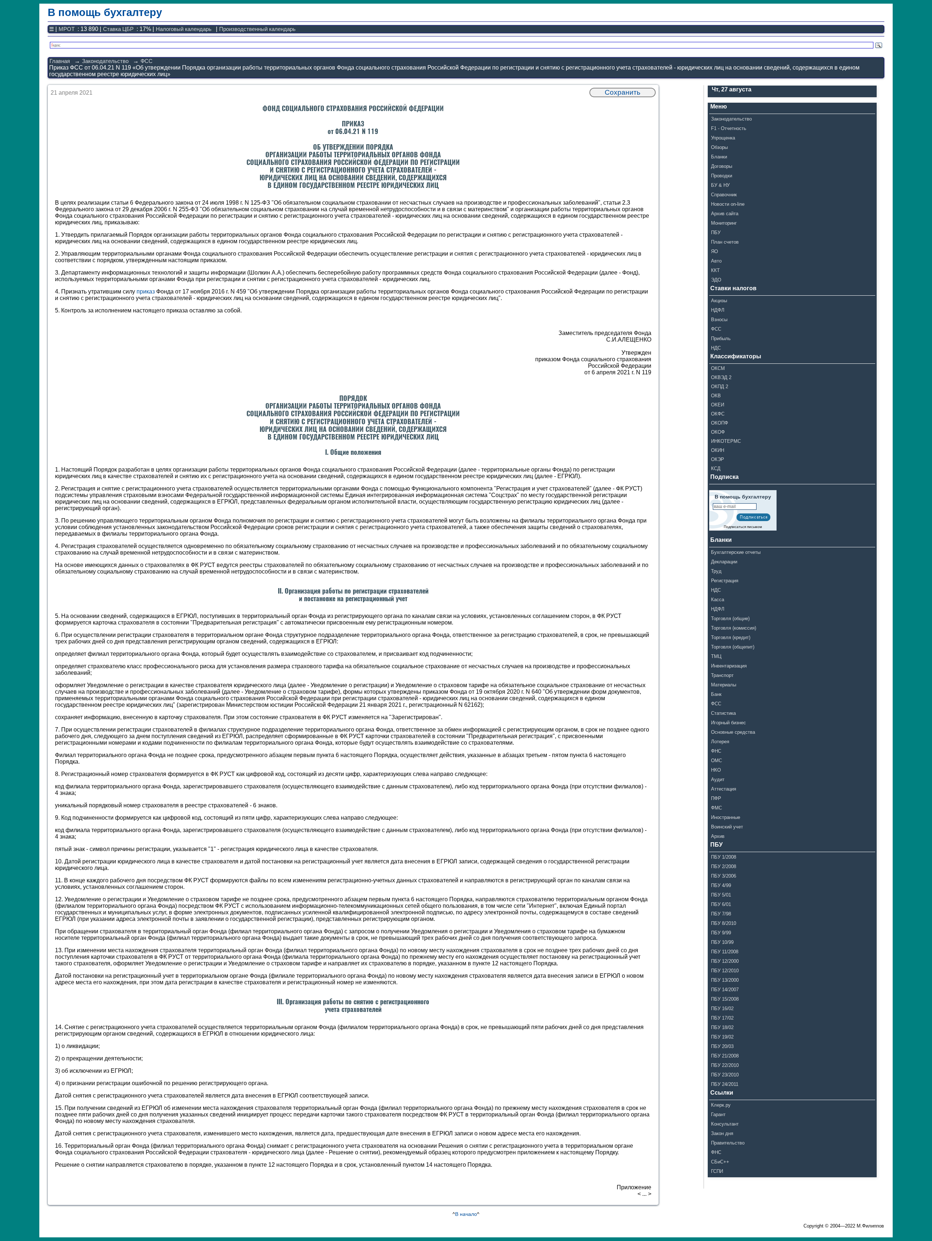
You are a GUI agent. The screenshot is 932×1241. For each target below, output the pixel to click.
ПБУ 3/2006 (723, 876)
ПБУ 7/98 (721, 914)
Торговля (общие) (730, 618)
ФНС (716, 751)
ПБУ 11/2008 (724, 951)
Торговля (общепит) (732, 647)
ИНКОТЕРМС (726, 441)
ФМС (716, 808)
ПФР (716, 798)
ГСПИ (717, 1171)
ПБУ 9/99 (721, 932)
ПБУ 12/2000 (725, 961)
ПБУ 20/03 (722, 1046)
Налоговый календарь (184, 29)
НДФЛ (717, 310)
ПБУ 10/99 (722, 942)
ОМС (716, 760)
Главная (60, 61)
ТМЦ (716, 656)
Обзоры (719, 147)
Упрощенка (723, 138)
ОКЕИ (717, 404)
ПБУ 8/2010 (723, 923)
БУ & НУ (720, 185)
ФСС (147, 61)
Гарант (718, 1114)
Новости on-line (728, 204)
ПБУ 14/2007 (725, 989)
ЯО (714, 251)
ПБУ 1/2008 (723, 857)
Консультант (725, 1124)
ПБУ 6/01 (721, 904)
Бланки (719, 156)
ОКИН (717, 450)
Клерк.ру (721, 1105)
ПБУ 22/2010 (725, 1065)
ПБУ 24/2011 (724, 1084)
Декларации (724, 561)
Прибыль (721, 338)
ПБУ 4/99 (721, 885)
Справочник (724, 194)
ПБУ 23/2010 (725, 1074)
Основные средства (733, 732)
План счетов (725, 242)
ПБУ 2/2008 (723, 866)
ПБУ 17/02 (722, 1018)
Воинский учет (727, 827)
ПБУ (715, 232)
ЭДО (716, 280)
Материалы (723, 685)
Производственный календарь (257, 29)
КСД (715, 468)
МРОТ (67, 29)
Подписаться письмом (743, 527)
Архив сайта (724, 213)
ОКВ (716, 395)
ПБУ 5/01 (721, 895)
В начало (466, 1214)
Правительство (728, 1143)
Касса (717, 599)
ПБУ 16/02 (722, 1008)
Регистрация (724, 580)
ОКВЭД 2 (721, 377)
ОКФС (717, 414)
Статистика (723, 713)
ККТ (715, 270)
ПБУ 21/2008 (725, 1056)
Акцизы (719, 300)
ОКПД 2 (719, 386)
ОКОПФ (719, 423)
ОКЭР (717, 459)
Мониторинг (724, 223)
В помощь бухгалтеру (105, 12)
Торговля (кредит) (730, 637)
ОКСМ (718, 368)
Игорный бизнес (728, 722)
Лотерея (720, 741)
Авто (716, 261)
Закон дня (722, 1133)
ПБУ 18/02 (722, 1027)
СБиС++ (720, 1162)
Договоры (721, 166)
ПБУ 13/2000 (725, 980)
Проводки (721, 175)
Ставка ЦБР (118, 29)
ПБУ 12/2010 (725, 970)
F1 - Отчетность (728, 128)
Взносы (719, 319)
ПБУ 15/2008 (725, 999)
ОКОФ (718, 432)
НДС (716, 348)
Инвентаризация (729, 666)
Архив (717, 836)
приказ (146, 291)
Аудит (717, 779)
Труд (716, 571)
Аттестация (723, 789)
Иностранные (725, 817)
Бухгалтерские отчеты (736, 552)
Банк (716, 694)
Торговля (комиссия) (733, 628)
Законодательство (105, 61)
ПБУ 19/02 (722, 1037)
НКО (716, 770)
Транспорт (722, 675)
